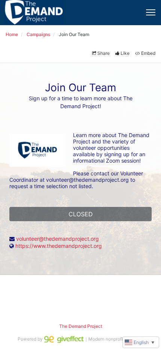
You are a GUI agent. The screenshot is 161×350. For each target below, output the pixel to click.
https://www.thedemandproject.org (58, 246)
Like (125, 53)
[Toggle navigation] (150, 12)
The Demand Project (80, 326)
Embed (148, 53)
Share (103, 53)
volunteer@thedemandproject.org (57, 238)
